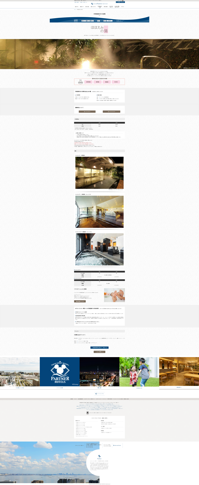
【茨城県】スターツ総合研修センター (106, 432)
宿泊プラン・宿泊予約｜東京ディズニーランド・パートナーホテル (76, 7)
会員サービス (85, 2)
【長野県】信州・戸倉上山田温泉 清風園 (106, 422)
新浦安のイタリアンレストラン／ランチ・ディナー (83, 406)
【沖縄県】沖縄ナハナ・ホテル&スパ (81, 434)
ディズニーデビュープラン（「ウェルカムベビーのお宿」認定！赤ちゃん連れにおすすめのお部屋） (94, 408)
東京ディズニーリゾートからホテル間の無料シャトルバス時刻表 (96, 406)
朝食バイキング (121, 408)
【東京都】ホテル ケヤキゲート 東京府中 (81, 431)
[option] (20, 373)
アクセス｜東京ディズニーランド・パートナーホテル (122, 7)
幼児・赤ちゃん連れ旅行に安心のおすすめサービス (114, 407)
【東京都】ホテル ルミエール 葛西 (80, 428)
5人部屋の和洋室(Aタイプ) (79, 408)
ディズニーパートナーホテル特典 (91, 407)
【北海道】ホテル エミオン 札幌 (80, 425)
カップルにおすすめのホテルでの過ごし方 (106, 409)
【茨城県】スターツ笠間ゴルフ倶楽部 (106, 428)
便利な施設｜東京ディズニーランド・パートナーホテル (105, 7)
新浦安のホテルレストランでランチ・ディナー (93, 7)
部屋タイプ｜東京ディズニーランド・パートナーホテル (82, 7)
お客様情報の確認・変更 (119, 21)
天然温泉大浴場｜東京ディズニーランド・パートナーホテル (100, 7)
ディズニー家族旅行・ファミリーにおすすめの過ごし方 (101, 407)
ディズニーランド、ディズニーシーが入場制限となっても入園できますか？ (113, 406)
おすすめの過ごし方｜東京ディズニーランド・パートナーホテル (111, 7)
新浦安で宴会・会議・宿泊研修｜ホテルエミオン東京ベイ (87, 7)
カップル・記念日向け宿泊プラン (82, 407)
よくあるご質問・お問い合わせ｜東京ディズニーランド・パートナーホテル (117, 7)
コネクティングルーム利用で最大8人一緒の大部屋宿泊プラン (93, 409)
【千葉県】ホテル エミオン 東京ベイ (81, 422)
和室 (112, 409)
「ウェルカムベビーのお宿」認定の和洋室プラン (112, 408)
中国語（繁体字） (76, 2)
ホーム (75, 9)
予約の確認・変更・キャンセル (120, 20)
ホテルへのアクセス (117, 445)
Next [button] (198, 374)
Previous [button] (0, 374)
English (81, 2)
